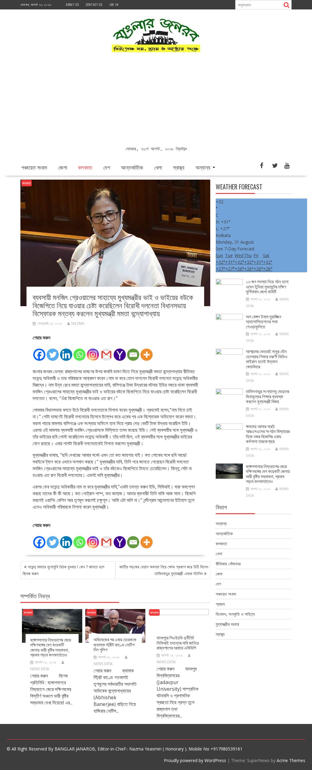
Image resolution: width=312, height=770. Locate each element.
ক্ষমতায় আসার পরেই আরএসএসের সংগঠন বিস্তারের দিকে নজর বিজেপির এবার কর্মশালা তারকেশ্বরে (268, 434)
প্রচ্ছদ (220, 604)
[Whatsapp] (79, 351)
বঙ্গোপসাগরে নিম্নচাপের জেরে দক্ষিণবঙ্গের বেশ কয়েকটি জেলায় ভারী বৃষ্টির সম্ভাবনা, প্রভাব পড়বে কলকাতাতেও (50, 647)
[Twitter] (53, 351)
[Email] (133, 351)
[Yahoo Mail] (120, 351)
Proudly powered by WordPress (195, 760)
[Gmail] (106, 351)
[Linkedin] (66, 351)
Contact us (94, 4)
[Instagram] (93, 351)
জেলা (62, 167)
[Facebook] (39, 351)
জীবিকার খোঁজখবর (228, 564)
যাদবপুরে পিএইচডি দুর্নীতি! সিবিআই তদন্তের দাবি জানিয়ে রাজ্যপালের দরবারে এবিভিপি (178, 642)
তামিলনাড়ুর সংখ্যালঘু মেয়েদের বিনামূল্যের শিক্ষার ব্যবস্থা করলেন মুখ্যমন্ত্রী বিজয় (267, 396)
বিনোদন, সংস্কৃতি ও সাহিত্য (235, 614)
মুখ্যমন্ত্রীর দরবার (227, 624)
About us (72, 4)
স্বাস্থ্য (179, 167)
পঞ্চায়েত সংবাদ (34, 167)
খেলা (158, 167)
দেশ (106, 167)
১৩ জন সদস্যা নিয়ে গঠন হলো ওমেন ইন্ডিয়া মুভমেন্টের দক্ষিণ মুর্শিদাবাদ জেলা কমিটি (267, 286)
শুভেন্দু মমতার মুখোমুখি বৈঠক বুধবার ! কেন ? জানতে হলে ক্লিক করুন (63, 570)
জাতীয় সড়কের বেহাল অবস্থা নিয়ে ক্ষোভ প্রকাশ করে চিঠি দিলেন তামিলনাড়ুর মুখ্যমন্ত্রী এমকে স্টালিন (163, 570)
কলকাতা (85, 167)
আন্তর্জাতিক (132, 167)
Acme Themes (291, 760)
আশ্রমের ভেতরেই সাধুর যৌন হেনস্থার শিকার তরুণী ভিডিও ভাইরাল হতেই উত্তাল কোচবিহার (266, 359)
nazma (77, 323)
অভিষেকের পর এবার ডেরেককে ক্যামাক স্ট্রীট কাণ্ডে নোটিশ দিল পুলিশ (115, 644)
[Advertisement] (156, 99)
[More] (146, 351)
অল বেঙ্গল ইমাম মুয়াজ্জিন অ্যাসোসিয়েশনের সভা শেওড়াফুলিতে (263, 321)
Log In (114, 4)
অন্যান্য (203, 167)
